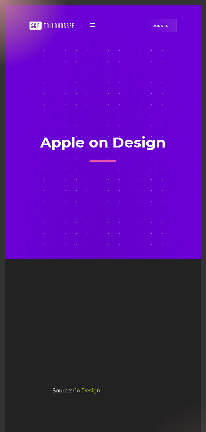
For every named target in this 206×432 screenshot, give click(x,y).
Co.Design (86, 390)
